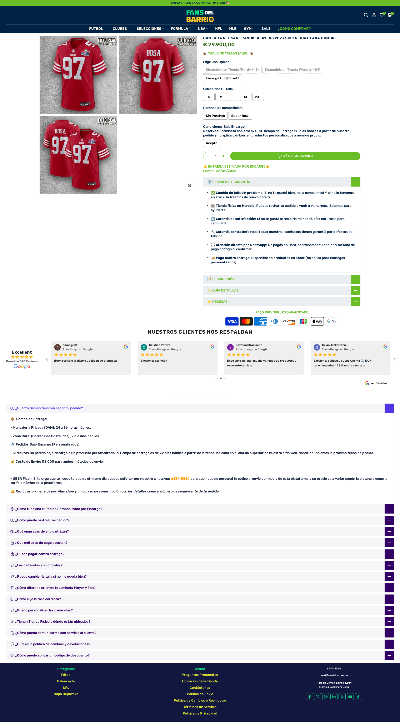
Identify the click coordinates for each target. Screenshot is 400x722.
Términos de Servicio (199, 707)
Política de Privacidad (200, 713)
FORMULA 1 (181, 29)
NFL (218, 29)
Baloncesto (66, 681)
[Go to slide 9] (227, 378)
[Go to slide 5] (214, 378)
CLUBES (120, 29)
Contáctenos (200, 688)
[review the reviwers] (126, 347)
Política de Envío (200, 694)
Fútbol (66, 675)
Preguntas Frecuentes (200, 675)
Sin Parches (215, 116)
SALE (266, 29)
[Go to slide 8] (224, 378)
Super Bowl (240, 116)
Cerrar (7, 2)
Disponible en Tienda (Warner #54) (292, 70)
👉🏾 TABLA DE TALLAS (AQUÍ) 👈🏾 (228, 53)
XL (246, 97)
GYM (248, 29)
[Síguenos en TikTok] (358, 696)
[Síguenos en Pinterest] (342, 696)
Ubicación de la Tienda (200, 681)
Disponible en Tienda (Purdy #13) (232, 70)
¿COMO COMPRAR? (294, 29)
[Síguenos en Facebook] (309, 696)
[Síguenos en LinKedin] (334, 696)
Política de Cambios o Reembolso (200, 700)
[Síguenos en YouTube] (350, 696)
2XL (258, 97)
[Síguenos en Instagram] (325, 696)
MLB (233, 29)
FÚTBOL (96, 29)
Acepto (211, 143)
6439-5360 (180, 479)
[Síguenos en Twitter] (317, 696)
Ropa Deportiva (66, 694)
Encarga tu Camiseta (222, 78)
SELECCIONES (149, 29)
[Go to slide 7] (221, 378)
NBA (201, 29)
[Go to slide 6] (217, 378)
